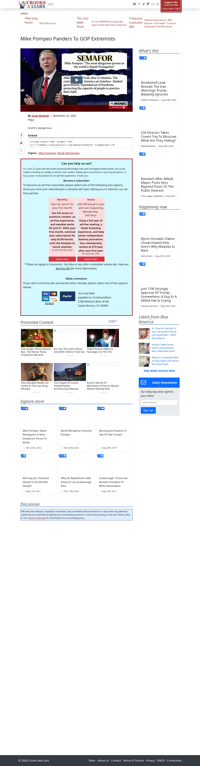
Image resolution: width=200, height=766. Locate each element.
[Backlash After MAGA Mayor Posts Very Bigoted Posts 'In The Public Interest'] (159, 163)
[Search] (157, 4)
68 (141, 108)
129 (61, 408)
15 (99, 456)
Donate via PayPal (67, 296)
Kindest (49, 303)
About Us (103, 760)
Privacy (150, 760)
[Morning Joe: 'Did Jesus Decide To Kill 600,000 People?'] (38, 464)
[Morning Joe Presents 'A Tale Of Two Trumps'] (115, 416)
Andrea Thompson (149, 99)
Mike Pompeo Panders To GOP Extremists (67, 38)
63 (141, 154)
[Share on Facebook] (21, 135)
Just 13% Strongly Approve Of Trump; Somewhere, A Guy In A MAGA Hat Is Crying (159, 294)
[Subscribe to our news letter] (153, 4)
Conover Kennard (149, 306)
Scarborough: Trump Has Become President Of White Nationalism (113, 482)
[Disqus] (76, 630)
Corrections (174, 760)
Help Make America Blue (159, 371)
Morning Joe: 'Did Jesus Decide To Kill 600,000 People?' (36, 482)
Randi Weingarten (68, 153)
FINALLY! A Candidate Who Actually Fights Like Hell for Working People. (165, 361)
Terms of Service (36, 517)
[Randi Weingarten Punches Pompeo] (76, 416)
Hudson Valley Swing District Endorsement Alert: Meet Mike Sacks (163, 348)
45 (141, 214)
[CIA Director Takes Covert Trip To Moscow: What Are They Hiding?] (159, 117)
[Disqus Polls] (76, 558)
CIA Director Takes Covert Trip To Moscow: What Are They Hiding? (159, 136)
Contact (116, 760)
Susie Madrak (40, 116)
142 (23, 408)
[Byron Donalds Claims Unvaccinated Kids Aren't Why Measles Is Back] (159, 223)
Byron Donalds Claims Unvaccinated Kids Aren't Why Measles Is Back (158, 244)
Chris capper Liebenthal (152, 196)
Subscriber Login (171, 8)
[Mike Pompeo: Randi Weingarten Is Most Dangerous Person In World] (38, 416)
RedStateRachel (148, 146)
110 (141, 58)
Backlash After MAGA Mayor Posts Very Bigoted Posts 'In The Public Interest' (157, 184)
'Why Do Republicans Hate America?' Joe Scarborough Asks (76, 482)
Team (91, 760)
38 (141, 264)
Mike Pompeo (47, 153)
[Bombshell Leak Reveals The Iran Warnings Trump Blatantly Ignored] (159, 67)
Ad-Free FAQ (63, 268)
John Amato (146, 256)
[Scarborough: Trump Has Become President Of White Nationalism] (115, 464)
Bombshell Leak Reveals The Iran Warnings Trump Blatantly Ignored (154, 88)
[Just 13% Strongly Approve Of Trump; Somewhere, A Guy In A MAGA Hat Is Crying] (159, 273)
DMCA (161, 760)
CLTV (50, 4)
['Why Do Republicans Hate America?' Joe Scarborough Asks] (76, 464)
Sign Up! (148, 410)
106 (99, 408)
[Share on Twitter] (21, 143)
